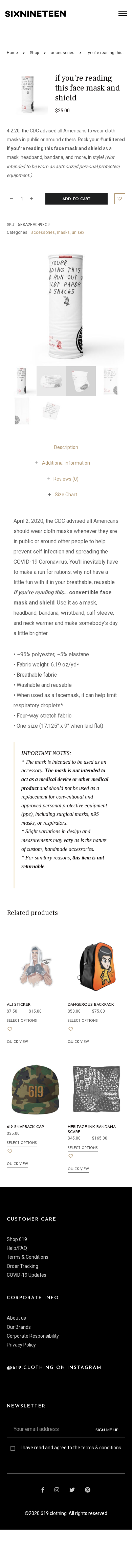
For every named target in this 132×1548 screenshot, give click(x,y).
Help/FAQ (17, 1248)
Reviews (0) (66, 479)
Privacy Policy (21, 1345)
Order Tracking (22, 1266)
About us (16, 1318)
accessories (62, 52)
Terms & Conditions (27, 1257)
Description (66, 447)
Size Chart (66, 494)
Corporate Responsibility (33, 1336)
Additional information (66, 463)
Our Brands (19, 1327)
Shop (34, 52)
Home (12, 52)
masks (63, 232)
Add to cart (76, 199)
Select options (22, 1021)
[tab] (66, 447)
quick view (17, 1042)
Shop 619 (17, 1239)
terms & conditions (101, 1447)
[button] (120, 199)
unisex (78, 232)
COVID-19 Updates (26, 1275)
